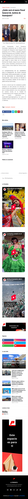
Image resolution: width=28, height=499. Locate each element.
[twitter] (20, 343)
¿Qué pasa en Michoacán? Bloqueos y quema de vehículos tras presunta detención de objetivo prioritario (18, 373)
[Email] (21, 111)
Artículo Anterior (5, 173)
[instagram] (20, 340)
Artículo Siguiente (23, 173)
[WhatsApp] (16, 111)
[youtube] (20, 345)
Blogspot (11, 495)
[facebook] (8, 340)
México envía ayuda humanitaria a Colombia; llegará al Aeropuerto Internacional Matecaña (17, 399)
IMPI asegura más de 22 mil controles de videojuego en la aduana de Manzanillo (18, 390)
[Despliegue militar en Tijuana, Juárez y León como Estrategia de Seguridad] (7, 127)
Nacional (13, 107)
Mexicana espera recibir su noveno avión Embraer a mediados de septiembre (18, 383)
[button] (1, 2)
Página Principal (5, 7)
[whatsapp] (8, 345)
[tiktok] (8, 343)
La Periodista (22, 495)
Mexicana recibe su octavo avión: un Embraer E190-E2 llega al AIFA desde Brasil (13, 363)
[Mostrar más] (3, 114)
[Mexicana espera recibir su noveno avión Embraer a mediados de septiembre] (6, 383)
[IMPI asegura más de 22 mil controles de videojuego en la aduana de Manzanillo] (6, 391)
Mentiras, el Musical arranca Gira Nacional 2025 (7, 151)
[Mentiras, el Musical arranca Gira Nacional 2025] (7, 144)
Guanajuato (13, 7)
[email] (7, 490)
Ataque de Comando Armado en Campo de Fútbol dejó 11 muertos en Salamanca (20, 134)
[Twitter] (13, 111)
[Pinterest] (19, 111)
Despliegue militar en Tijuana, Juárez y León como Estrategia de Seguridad (7, 134)
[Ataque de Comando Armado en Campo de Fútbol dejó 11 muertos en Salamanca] (20, 127)
